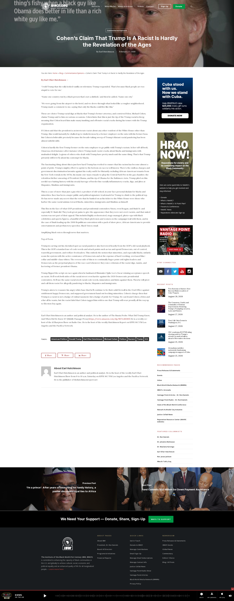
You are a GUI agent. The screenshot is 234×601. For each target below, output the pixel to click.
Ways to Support (161, 519)
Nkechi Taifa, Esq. (164, 461)
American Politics (59, 339)
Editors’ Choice (168, 558)
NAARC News (166, 209)
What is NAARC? (167, 200)
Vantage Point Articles (139, 575)
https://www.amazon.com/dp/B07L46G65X (109, 319)
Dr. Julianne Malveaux (166, 442)
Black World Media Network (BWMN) (171, 385)
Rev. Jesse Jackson (164, 456)
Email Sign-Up (135, 553)
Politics (122, 339)
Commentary (167, 553)
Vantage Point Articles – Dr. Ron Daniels (173, 395)
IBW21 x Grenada (164, 390)
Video (159, 380)
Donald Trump (75, 339)
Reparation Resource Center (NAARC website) (171, 420)
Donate (164, 197)
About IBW (101, 541)
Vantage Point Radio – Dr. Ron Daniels (172, 400)
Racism (131, 339)
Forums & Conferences (170, 206)
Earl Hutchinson (106, 51)
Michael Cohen (110, 339)
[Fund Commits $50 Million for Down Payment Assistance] (175, 488)
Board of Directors (104, 549)
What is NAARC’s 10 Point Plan (173, 203)
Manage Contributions (139, 549)
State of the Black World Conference (171, 405)
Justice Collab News (165, 414)
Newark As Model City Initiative (169, 410)
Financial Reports (104, 558)
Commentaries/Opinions (117, 30)
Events (159, 375)
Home (55, 73)
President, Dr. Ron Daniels (107, 545)
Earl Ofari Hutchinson (92, 339)
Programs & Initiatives (106, 553)
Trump (140, 339)
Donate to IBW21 (136, 545)
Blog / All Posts (168, 562)
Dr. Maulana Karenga (165, 447)
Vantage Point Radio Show (140, 571)
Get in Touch (135, 541)
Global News (167, 549)
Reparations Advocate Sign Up (173, 213)
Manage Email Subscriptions (141, 558)
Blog (61, 73)
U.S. (146, 339)
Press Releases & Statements (168, 370)
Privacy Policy (135, 584)
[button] (45, 596)
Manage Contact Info (138, 562)
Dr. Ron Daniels (163, 437)
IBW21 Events (167, 545)
